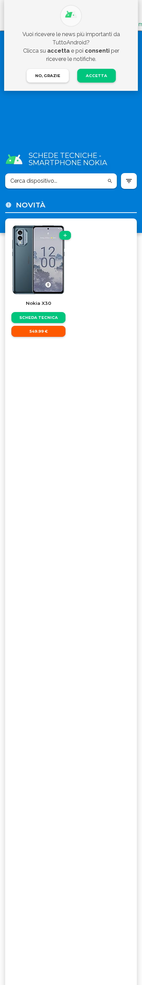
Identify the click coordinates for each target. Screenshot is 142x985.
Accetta (96, 75)
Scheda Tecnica (38, 317)
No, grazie (47, 75)
